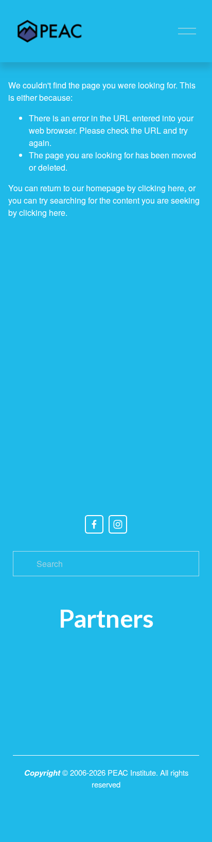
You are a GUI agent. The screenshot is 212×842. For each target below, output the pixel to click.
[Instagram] (118, 524)
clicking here (161, 188)
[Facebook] (94, 524)
